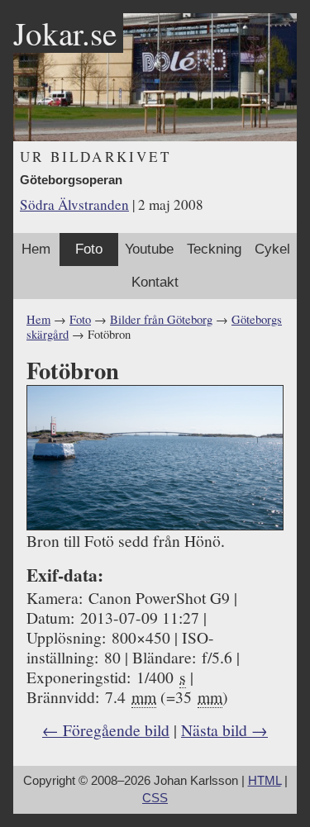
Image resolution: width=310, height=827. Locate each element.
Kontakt (155, 282)
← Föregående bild (105, 729)
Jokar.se (65, 33)
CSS (155, 798)
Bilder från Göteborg (161, 319)
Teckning (214, 249)
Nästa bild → (224, 729)
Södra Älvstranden (74, 204)
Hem (35, 249)
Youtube (149, 249)
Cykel (272, 249)
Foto (89, 249)
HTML (264, 780)
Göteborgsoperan (71, 180)
